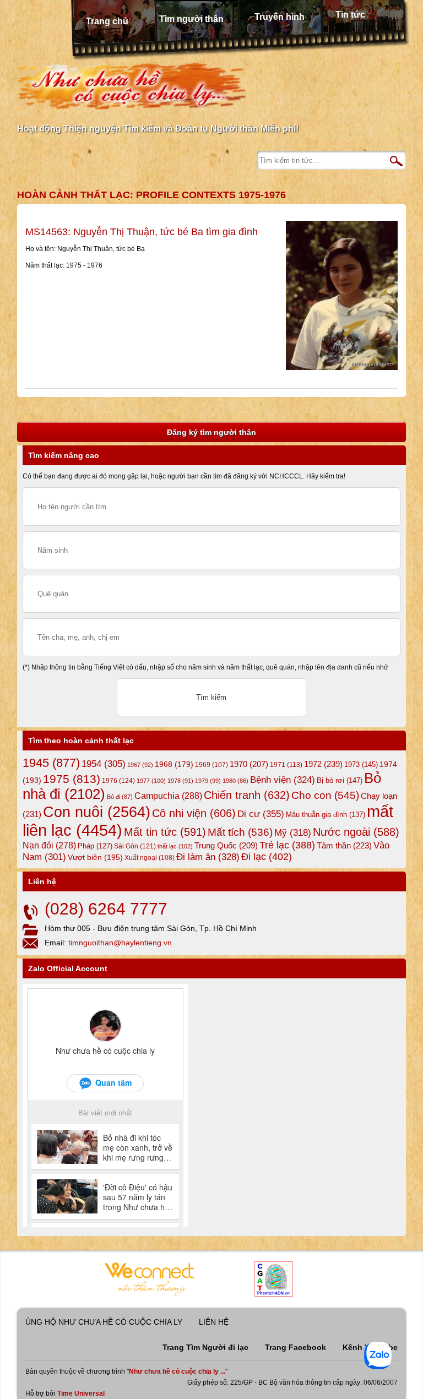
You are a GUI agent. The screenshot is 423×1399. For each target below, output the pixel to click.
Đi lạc (266, 856)
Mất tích (240, 832)
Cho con (325, 795)
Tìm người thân (191, 19)
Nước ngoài (356, 832)
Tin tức (350, 14)
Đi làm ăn (208, 857)
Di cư (260, 813)
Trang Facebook (295, 1347)
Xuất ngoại (149, 857)
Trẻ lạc (287, 845)
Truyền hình (279, 16)
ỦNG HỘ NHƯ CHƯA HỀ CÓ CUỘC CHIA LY (103, 1322)
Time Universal (81, 1393)
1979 (208, 780)
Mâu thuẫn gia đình (325, 814)
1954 (104, 764)
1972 (323, 764)
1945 (51, 763)
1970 (249, 764)
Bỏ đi (120, 796)
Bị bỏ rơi (339, 780)
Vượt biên (95, 857)
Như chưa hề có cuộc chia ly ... (177, 1371)
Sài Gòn (135, 846)
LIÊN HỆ (214, 1322)
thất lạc (175, 846)
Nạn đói (49, 845)
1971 (286, 765)
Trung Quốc (226, 845)
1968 (174, 764)
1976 (118, 781)
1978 (180, 780)
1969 (211, 764)
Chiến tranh (247, 795)
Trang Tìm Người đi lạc (205, 1347)
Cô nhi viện (194, 813)
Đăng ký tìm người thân (211, 432)
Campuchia (168, 796)
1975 (71, 779)
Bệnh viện (282, 780)
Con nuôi (96, 812)
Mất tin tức (165, 832)
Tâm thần (344, 845)
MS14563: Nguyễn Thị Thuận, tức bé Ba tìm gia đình (141, 231)
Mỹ (292, 833)
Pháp (95, 846)
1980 (235, 780)
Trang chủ (107, 21)
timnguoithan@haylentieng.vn (120, 942)
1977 (151, 780)
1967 (140, 764)
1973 (361, 764)
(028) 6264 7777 (106, 909)
